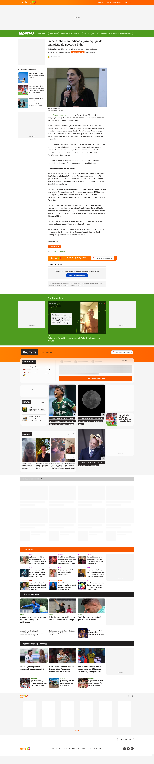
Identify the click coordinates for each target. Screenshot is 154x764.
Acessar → (43, 402)
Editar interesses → (127, 361)
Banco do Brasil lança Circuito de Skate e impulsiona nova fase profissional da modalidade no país (67, 682)
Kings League (91, 629)
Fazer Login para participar (77, 275)
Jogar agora (38, 393)
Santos (80, 664)
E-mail (126, 2)
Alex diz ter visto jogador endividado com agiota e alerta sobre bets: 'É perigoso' (32, 633)
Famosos (60, 554)
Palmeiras (80, 614)
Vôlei (54, 251)
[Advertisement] (120, 633)
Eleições (60, 580)
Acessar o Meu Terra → (46, 352)
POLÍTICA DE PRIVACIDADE (93, 749)
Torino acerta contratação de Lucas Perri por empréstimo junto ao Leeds (62, 633)
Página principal (30, 2)
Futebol (51, 614)
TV (87, 580)
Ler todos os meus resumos (96, 379)
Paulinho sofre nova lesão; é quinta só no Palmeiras (89, 618)
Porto (22, 614)
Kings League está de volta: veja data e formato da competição (96, 632)
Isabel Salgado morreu (57, 115)
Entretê (31, 554)
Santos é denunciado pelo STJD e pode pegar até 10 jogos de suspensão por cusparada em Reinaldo (91, 669)
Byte (30, 567)
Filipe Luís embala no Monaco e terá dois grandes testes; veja (62, 618)
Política (31, 580)
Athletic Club (24, 629)
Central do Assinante (113, 2)
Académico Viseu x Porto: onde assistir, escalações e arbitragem (33, 619)
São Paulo (34, 678)
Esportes (62, 251)
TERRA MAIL (101, 2)
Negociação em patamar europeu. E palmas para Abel (32, 667)
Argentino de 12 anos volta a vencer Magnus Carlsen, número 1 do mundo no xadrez (95, 682)
